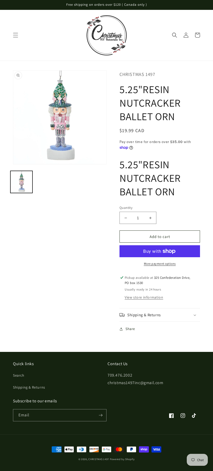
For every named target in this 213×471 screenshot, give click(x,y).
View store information (144, 297)
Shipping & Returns (29, 387)
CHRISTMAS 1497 (98, 459)
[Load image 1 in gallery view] (21, 182)
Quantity (125, 207)
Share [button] (130, 328)
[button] (15, 35)
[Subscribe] (100, 415)
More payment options (160, 264)
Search (18, 375)
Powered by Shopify (122, 459)
